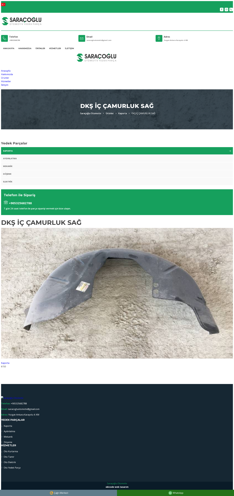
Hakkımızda (24, 48)
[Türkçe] (117, 4)
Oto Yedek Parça (12, 467)
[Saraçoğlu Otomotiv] (21, 22)
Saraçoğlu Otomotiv (117, 483)
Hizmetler (55, 48)
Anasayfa (8, 48)
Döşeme (7, 173)
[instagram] (226, 9)
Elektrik (7, 181)
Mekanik (7, 166)
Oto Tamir (9, 456)
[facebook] (221, 9)
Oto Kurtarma (11, 451)
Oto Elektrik (10, 462)
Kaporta (122, 113)
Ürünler (40, 48)
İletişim (69, 48)
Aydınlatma (10, 158)
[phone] (231, 9)
